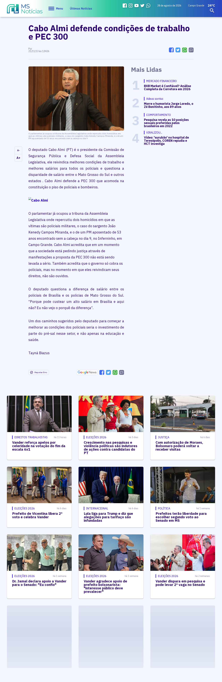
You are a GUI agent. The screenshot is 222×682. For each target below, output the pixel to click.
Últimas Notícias (81, 8)
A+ (18, 158)
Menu (59, 8)
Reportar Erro (41, 372)
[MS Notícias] (24, 10)
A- (18, 150)
